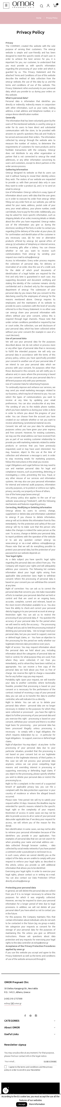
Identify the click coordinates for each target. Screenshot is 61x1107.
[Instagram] (36, 1016)
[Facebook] (25, 1016)
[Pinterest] (30, 1016)
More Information (37, 1104)
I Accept (21, 1104)
